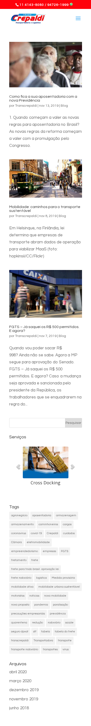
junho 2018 (19, 708)
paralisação (60, 604)
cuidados (69, 533)
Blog (64, 105)
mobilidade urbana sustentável (59, 586)
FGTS (64, 551)
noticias (34, 595)
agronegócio (19, 515)
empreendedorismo (24, 551)
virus (66, 649)
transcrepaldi (20, 640)
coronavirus (18, 533)
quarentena (19, 622)
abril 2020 (18, 672)
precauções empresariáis (28, 613)
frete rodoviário (21, 577)
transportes (50, 649)
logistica (41, 577)
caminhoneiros (48, 524)
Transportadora (43, 640)
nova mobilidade (55, 595)
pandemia (41, 604)
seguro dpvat (19, 631)
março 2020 (20, 681)
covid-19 (36, 533)
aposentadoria (41, 515)
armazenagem (66, 515)
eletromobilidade (38, 542)
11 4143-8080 (31, 5)
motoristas (18, 595)
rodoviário (54, 622)
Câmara (16, 542)
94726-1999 (58, 5)
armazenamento (22, 524)
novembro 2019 (23, 699)
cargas (67, 524)
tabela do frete (65, 631)
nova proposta (20, 604)
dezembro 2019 (24, 690)
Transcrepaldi (26, 105)
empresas (49, 551)
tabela (45, 631)
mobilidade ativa (22, 586)
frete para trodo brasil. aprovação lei (35, 569)
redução (37, 622)
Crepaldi (52, 533)
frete (34, 560)
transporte (65, 640)
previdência (58, 613)
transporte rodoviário (24, 649)
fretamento (18, 560)
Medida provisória (63, 577)
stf (34, 631)
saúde (69, 622)
